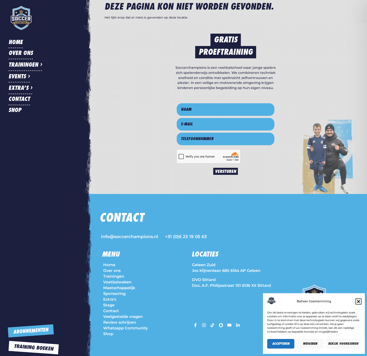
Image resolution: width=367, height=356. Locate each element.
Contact (19, 99)
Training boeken (34, 348)
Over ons (20, 53)
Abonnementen (30, 331)
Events (17, 76)
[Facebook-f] (195, 325)
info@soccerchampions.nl (129, 236)
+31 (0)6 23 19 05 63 (186, 236)
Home (15, 42)
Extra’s (18, 88)
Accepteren (280, 343)
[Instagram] (203, 325)
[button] (358, 301)
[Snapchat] (220, 325)
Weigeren (310, 343)
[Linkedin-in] (237, 325)
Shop (14, 110)
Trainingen (23, 65)
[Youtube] (229, 325)
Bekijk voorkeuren (343, 343)
